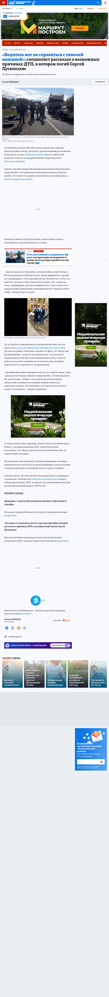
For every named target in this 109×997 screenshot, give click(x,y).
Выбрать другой (14, 16)
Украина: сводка (53, 43)
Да (5, 16)
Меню (3, 2)
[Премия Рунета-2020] (33, 3)
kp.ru (68, 620)
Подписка (102, 8)
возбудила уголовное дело (44, 479)
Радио (80, 8)
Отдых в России (77, 43)
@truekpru (25, 613)
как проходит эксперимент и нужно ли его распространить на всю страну (48, 258)
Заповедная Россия (94, 43)
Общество (5, 49)
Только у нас (28, 43)
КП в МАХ (65, 43)
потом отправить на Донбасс (18, 179)
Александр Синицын (14, 161)
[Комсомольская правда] (20, 3)
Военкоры (39, 43)
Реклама (90, 8)
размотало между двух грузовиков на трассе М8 (39, 347)
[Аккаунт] (105, 2)
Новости (17, 43)
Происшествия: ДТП (15, 637)
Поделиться (100, 82)
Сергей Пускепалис (33, 154)
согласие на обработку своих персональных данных (88, 767)
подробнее (10, 515)
